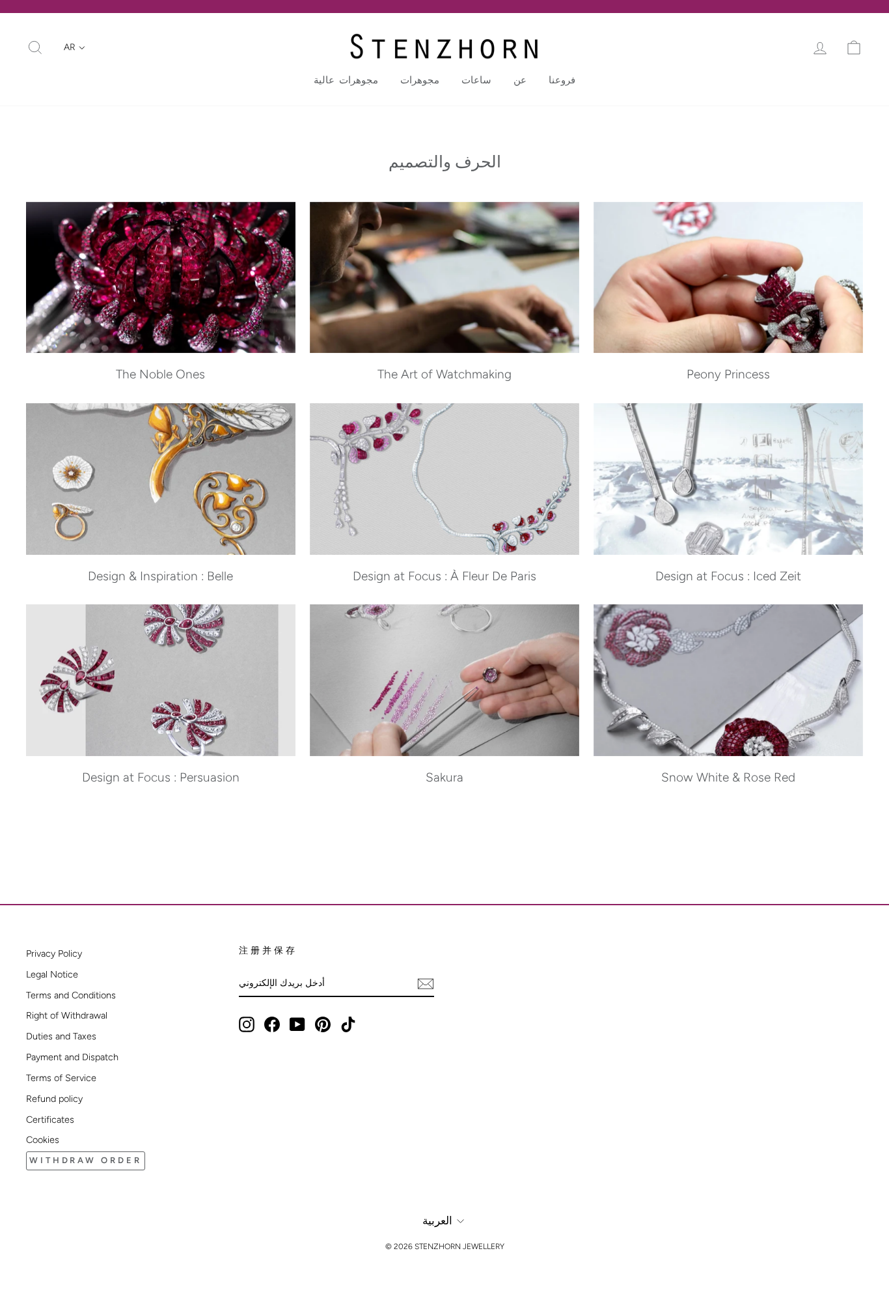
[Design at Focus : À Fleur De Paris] (444, 479)
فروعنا (562, 80)
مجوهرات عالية (346, 80)
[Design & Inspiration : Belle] (160, 479)
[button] (74, 47)
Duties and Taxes (61, 1036)
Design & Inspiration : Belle (160, 576)
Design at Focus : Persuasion (160, 777)
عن (520, 80)
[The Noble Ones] (160, 278)
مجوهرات (419, 80)
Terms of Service (61, 1078)
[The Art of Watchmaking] (444, 278)
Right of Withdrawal (66, 1015)
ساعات (476, 80)
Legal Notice (52, 974)
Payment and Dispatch (72, 1057)
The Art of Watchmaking (444, 374)
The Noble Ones (160, 374)
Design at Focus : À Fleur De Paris (444, 576)
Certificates (50, 1119)
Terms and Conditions (71, 995)
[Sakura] (444, 680)
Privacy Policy (54, 953)
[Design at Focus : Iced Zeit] (728, 479)
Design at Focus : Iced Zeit (728, 576)
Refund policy (54, 1099)
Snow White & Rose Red (728, 777)
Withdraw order (85, 1160)
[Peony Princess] (728, 278)
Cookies (42, 1140)
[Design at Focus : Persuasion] (160, 680)
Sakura (444, 777)
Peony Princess (728, 374)
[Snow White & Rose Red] (728, 680)
